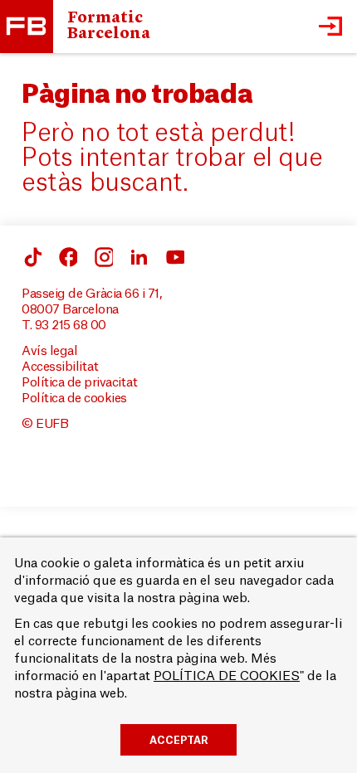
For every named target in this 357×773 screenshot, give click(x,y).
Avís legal (49, 351)
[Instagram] (103, 257)
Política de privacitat (79, 383)
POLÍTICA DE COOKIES (227, 676)
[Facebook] (32, 257)
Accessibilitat (60, 367)
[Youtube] (174, 257)
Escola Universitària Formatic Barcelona (26, 26)
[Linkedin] (139, 257)
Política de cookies (74, 398)
